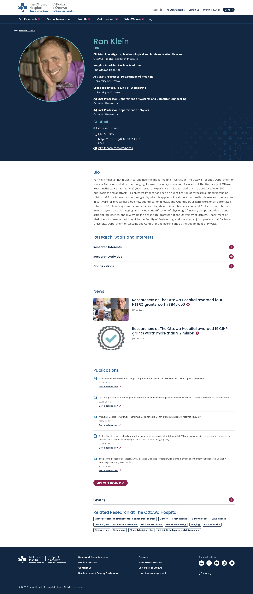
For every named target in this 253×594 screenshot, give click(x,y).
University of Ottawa (150, 567)
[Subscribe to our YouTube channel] (216, 563)
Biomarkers (119, 530)
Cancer (164, 518)
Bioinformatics (212, 524)
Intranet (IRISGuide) (212, 9)
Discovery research (151, 524)
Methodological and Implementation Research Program (125, 518)
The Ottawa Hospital (175, 9)
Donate (229, 9)
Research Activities (107, 257)
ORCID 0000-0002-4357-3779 (115, 148)
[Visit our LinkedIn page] (201, 563)
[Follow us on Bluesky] (232, 563)
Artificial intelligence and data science (178, 530)
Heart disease (179, 518)
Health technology (176, 524)
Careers (143, 557)
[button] (29, 19)
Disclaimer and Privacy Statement (98, 573)
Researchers (27, 30)
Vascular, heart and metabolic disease (116, 524)
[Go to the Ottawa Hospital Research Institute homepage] (46, 7)
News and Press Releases (93, 557)
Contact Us (194, 9)
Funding (99, 500)
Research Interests (107, 247)
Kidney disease (200, 518)
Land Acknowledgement (152, 573)
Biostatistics (102, 530)
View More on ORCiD (109, 482)
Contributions (103, 266)
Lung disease (219, 518)
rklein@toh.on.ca (108, 128)
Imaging (195, 524)
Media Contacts (87, 562)
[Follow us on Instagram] (224, 563)
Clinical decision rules (141, 530)
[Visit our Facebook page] (209, 563)
